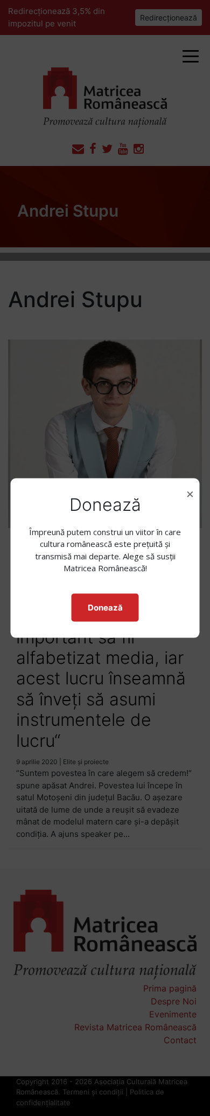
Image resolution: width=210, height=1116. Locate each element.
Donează (105, 607)
